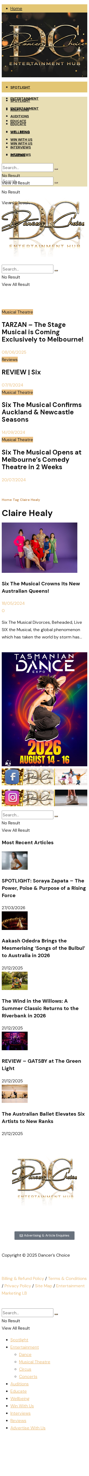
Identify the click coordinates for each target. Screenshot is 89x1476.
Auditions (19, 1384)
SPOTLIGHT (20, 87)
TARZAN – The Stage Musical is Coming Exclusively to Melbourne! (43, 332)
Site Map (43, 1286)
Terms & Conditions (67, 1278)
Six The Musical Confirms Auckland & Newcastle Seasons (42, 412)
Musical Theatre (17, 312)
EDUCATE (18, 124)
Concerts (28, 1376)
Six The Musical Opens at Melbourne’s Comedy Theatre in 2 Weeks (41, 459)
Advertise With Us (28, 1428)
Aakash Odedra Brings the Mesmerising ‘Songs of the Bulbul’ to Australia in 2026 (43, 948)
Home (16, 8)
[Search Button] (56, 182)
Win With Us (22, 1406)
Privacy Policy (18, 1286)
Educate (18, 1391)
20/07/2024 (14, 480)
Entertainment (24, 1347)
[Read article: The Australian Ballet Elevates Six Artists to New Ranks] (44, 1095)
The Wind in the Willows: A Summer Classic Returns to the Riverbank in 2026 (40, 1008)
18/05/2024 (13, 603)
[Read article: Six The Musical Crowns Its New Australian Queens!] (44, 549)
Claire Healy (30, 499)
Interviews (20, 1413)
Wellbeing (20, 1398)
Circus (25, 1369)
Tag (16, 499)
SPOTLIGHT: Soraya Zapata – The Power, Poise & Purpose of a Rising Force (44, 888)
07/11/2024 (12, 385)
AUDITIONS (19, 116)
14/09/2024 (13, 432)
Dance (25, 1354)
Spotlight (19, 1340)
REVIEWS (17, 155)
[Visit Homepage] (43, 76)
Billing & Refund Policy (23, 1278)
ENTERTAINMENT (24, 108)
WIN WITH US (21, 139)
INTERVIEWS (20, 147)
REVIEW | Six (21, 372)
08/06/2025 (14, 352)
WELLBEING (20, 132)
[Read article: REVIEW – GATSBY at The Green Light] (44, 1042)
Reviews (10, 359)
